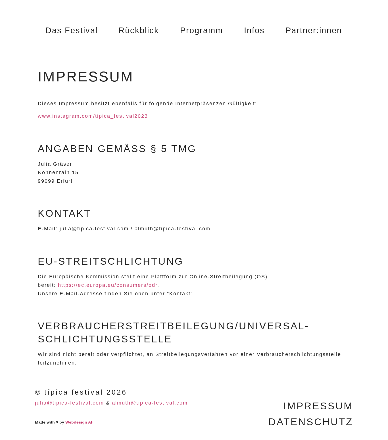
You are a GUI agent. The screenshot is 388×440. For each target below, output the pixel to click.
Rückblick (138, 30)
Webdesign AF (79, 422)
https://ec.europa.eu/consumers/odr (107, 285)
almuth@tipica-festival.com (150, 403)
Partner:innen (313, 30)
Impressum (318, 405)
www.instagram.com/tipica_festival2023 (93, 116)
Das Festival (71, 30)
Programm (201, 30)
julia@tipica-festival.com (69, 403)
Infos (254, 30)
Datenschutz (310, 421)
